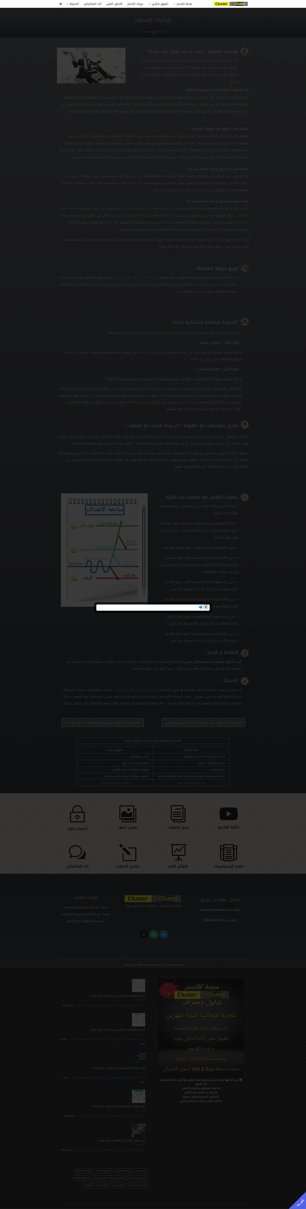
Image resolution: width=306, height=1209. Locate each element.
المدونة (74, 5)
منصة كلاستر (184, 5)
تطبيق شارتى (160, 5)
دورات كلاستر (135, 5)
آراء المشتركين (92, 5)
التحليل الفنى (114, 5)
